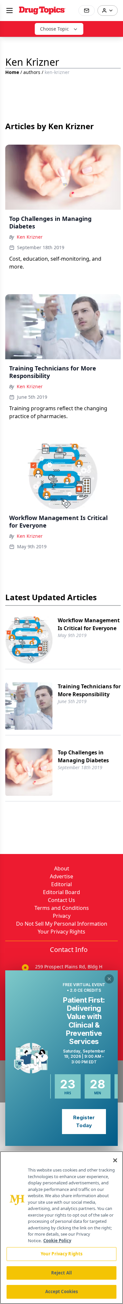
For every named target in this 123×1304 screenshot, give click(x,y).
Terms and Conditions (61, 908)
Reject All (61, 1273)
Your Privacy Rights (61, 931)
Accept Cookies (61, 1291)
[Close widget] (109, 979)
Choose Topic (54, 29)
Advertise (61, 876)
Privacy (62, 915)
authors (31, 72)
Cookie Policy (57, 1241)
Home (12, 72)
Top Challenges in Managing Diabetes (83, 756)
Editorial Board (61, 892)
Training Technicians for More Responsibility (89, 690)
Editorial (61, 884)
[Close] (115, 1160)
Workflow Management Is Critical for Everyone (89, 624)
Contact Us (61, 900)
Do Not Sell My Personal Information (61, 923)
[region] (61, 1227)
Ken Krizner (30, 237)
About (61, 868)
